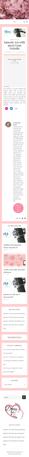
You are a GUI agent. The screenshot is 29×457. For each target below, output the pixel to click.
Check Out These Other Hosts (18, 208)
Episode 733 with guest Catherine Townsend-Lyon (13, 360)
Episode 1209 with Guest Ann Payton (13, 317)
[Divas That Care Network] (14, 8)
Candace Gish (14, 39)
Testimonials (14, 337)
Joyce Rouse (6, 349)
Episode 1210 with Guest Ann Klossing (14, 313)
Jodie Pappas (7, 368)
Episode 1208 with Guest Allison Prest (14, 321)
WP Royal (18, 454)
